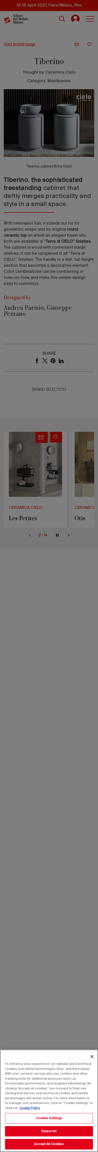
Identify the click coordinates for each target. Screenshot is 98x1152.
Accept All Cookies (49, 1144)
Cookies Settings (49, 1118)
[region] (49, 1101)
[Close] (91, 1056)
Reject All (48, 1131)
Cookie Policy (29, 1108)
